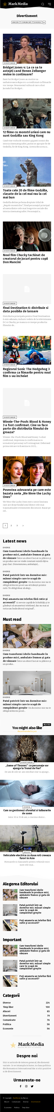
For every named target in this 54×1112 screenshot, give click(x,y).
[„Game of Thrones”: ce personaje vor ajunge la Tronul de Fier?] (27, 748)
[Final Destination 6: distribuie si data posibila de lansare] (27, 289)
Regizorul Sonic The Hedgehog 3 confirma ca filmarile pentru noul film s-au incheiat (27, 372)
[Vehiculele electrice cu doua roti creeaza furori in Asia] (27, 838)
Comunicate (26, 22)
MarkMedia (16, 1098)
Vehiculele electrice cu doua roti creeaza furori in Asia (27, 857)
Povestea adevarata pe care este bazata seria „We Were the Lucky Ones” (27, 493)
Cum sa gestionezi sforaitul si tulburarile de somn (27, 812)
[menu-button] (49, 4)
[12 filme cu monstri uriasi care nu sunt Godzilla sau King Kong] (27, 113)
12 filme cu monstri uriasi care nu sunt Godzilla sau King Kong (26, 133)
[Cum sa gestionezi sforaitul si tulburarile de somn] (27, 793)
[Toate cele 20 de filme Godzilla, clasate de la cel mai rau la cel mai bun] (27, 172)
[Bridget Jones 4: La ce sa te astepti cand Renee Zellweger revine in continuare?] (27, 49)
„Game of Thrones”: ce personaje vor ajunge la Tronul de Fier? (27, 767)
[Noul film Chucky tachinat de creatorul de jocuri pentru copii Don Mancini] (27, 236)
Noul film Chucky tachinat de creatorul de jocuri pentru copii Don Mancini (25, 258)
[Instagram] (26, 1086)
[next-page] (23, 525)
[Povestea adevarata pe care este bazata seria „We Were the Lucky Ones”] (27, 471)
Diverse (37, 22)
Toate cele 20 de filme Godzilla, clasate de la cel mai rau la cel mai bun (25, 193)
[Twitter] (32, 1086)
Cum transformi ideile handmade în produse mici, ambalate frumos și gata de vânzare (26, 554)
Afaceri (15, 22)
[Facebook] (20, 1086)
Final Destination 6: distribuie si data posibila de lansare (25, 309)
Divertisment (10, 63)
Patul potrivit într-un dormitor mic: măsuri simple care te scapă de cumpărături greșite (25, 578)
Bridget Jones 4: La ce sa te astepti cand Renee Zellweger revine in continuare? (24, 70)
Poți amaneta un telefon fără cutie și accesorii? (35, 921)
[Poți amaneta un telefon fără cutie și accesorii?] (10, 925)
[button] (42, 4)
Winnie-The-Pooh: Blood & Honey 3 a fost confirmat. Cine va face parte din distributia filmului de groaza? (27, 427)
